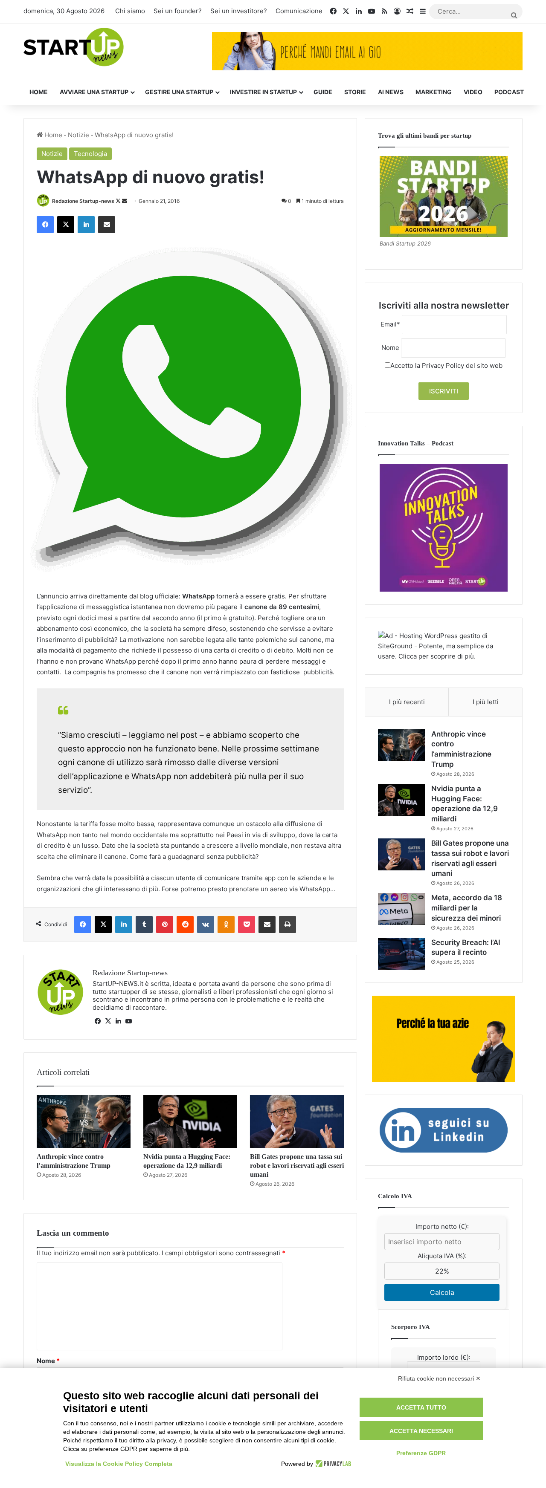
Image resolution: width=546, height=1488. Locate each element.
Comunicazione (299, 11)
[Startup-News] (73, 47)
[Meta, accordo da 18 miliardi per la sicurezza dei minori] (401, 909)
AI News (391, 91)
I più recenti (407, 702)
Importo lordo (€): (443, 1357)
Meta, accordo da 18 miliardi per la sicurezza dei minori (466, 907)
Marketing (433, 91)
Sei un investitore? (238, 11)
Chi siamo (130, 11)
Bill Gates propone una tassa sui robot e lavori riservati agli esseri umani (297, 1165)
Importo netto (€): (442, 1226)
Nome (48, 1361)
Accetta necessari (421, 1430)
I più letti (486, 702)
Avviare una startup (94, 91)
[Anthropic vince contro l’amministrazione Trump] (84, 1121)
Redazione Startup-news (83, 201)
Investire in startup (263, 91)
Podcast (509, 91)
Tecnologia (90, 154)
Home (38, 91)
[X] (108, 1021)
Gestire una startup (179, 91)
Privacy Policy (443, 365)
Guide (323, 91)
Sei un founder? (178, 11)
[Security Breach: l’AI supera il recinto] (401, 954)
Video (473, 91)
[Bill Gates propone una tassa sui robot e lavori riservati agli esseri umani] (297, 1121)
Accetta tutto (421, 1407)
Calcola (442, 1292)
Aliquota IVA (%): (442, 1256)
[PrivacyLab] (332, 1463)
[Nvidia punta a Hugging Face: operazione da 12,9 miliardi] (190, 1121)
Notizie (78, 135)
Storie (355, 91)
